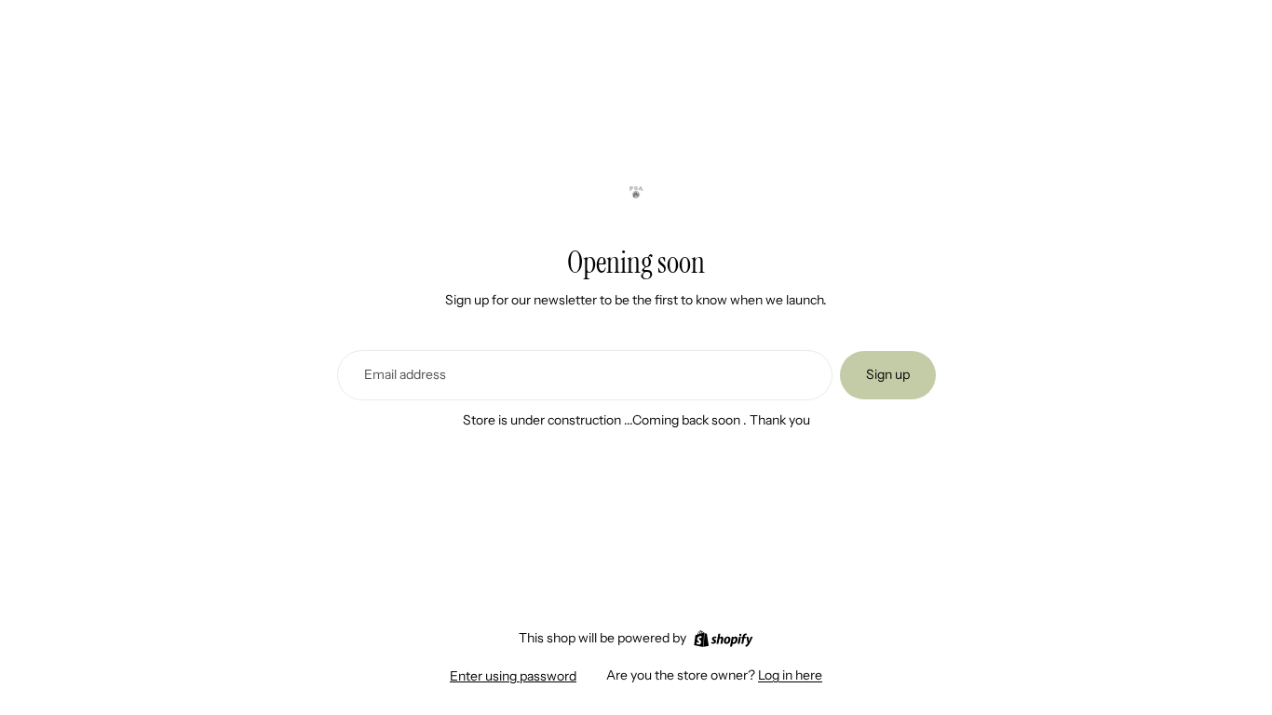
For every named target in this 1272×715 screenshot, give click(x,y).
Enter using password (513, 676)
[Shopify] (723, 638)
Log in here (790, 675)
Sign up (888, 374)
